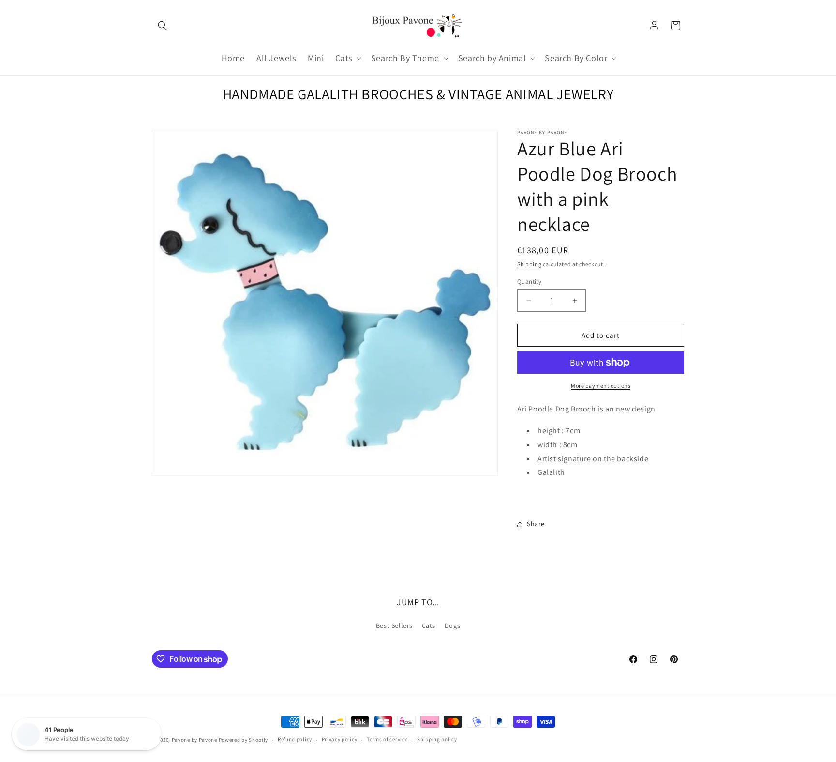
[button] (162, 25)
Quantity (529, 281)
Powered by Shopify (244, 739)
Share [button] (536, 523)
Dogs (452, 625)
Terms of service (387, 739)
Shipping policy (437, 739)
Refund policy (295, 739)
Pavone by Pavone (194, 739)
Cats (428, 625)
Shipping (529, 264)
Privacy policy (340, 739)
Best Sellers (394, 625)
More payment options (600, 385)
